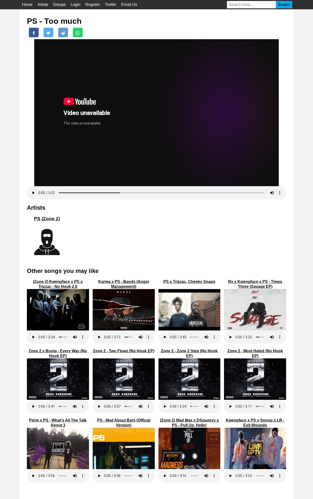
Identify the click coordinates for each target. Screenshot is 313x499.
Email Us (129, 4)
